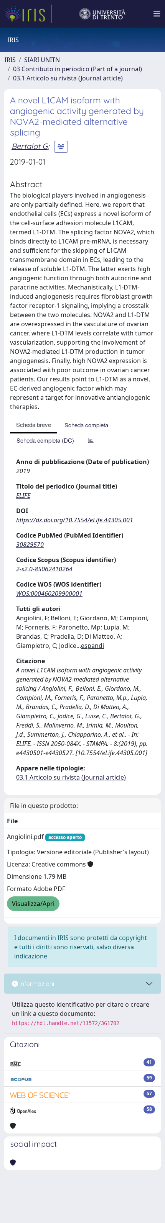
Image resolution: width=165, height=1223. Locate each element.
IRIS (10, 60)
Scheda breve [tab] (33, 424)
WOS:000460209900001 (49, 593)
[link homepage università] (102, 14)
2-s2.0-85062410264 (44, 569)
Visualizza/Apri (33, 903)
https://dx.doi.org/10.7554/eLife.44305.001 (74, 520)
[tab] (90, 440)
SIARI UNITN (42, 60)
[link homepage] (28, 14)
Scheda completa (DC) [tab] (45, 440)
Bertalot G (30, 146)
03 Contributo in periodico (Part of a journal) (77, 69)
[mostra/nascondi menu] (156, 14)
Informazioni (36, 984)
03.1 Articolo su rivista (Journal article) (68, 78)
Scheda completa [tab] (86, 425)
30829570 (30, 544)
